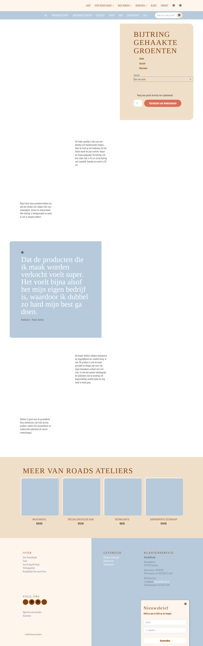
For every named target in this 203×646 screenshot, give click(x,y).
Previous (17, 72)
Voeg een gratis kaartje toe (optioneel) (155, 95)
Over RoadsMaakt (30, 557)
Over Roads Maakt (103, 5)
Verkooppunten (29, 568)
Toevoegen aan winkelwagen (162, 103)
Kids (121, 15)
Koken (111, 15)
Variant (137, 75)
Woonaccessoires (60, 15)
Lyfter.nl (39, 634)
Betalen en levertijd (111, 557)
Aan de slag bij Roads (31, 564)
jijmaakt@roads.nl (161, 581)
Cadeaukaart (133, 15)
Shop (88, 5)
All (46, 15)
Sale (145, 15)
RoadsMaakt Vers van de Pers (34, 571)
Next (114, 72)
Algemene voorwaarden (32, 612)
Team (25, 560)
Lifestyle (100, 15)
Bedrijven (140, 5)
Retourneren (109, 560)
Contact (164, 5)
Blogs (154, 5)
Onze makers (124, 5)
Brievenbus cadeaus (82, 15)
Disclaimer (27, 615)
